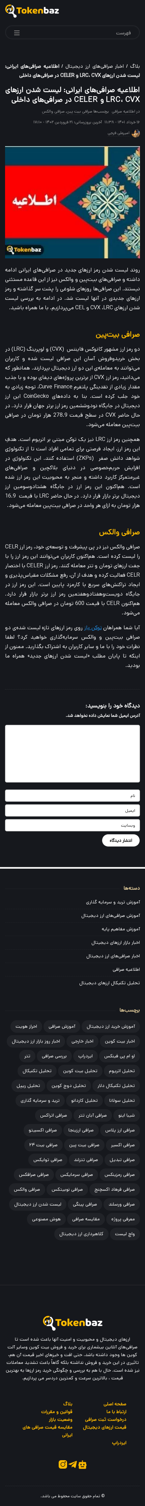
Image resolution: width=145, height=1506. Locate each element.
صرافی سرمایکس (76, 1174)
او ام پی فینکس (119, 1056)
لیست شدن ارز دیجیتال (37, 1204)
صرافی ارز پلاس (120, 1130)
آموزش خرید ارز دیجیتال (111, 1026)
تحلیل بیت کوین (80, 1070)
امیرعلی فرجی (118, 133)
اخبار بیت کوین (120, 1041)
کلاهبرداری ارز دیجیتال (81, 1233)
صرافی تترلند (86, 1159)
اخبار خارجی (82, 1041)
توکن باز (93, 628)
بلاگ (135, 66)
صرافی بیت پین (79, 111)
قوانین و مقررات (56, 1411)
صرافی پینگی (85, 1204)
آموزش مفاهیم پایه (121, 929)
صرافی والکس (53, 111)
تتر (27, 1056)
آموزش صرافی (62, 1026)
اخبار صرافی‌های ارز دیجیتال (94, 66)
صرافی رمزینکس (120, 1174)
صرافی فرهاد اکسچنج (114, 1189)
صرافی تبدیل (122, 1159)
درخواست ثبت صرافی (105, 1419)
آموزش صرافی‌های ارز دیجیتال (110, 915)
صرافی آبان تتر (93, 1115)
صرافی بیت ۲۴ (43, 1145)
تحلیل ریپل (28, 1085)
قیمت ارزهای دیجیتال (104, 1427)
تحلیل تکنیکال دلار (116, 1085)
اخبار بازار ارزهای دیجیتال (115, 942)
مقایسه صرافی (86, 1219)
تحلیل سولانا (122, 1100)
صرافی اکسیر (123, 1145)
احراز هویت (26, 1026)
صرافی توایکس (47, 1159)
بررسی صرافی (54, 1056)
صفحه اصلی (115, 1404)
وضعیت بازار (60, 1419)
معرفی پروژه (123, 1219)
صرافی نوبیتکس (67, 1189)
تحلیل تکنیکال (37, 1070)
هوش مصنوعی (46, 1219)
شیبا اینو (126, 1115)
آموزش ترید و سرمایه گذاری (113, 902)
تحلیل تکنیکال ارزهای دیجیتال (109, 983)
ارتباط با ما (116, 1411)
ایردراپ (85, 1056)
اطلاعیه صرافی (123, 111)
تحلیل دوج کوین (69, 1085)
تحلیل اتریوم (122, 1070)
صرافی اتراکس (53, 1115)
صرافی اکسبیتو (43, 1130)
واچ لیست (125, 1233)
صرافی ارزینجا (81, 1130)
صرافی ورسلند (122, 1204)
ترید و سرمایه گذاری (40, 1100)
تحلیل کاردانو (84, 1100)
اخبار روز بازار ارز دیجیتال (36, 1041)
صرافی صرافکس (34, 1174)
